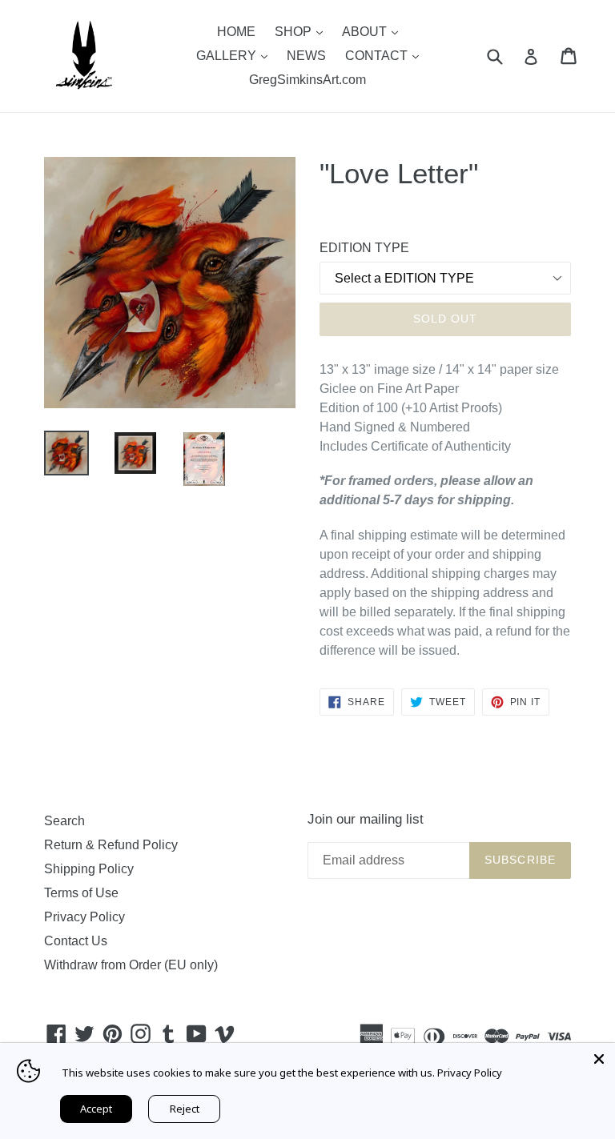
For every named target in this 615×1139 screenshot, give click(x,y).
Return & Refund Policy (111, 845)
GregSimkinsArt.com (307, 79)
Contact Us (75, 941)
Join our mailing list (366, 819)
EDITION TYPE (364, 248)
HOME (236, 31)
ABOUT (374, 31)
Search (64, 821)
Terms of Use (81, 893)
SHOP (303, 31)
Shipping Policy (89, 869)
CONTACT (386, 55)
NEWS (306, 55)
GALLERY (235, 55)
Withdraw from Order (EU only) (131, 965)
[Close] (599, 1059)
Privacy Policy (84, 917)
